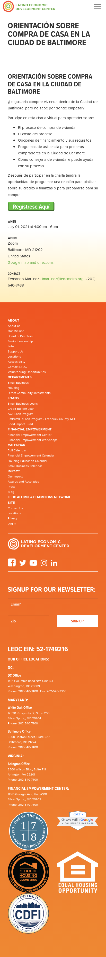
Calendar (16, 445)
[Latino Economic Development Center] (29, 6)
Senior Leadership (20, 341)
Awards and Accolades (23, 481)
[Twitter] (22, 564)
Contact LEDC (17, 366)
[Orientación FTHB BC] (31, 207)
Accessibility (16, 361)
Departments (20, 377)
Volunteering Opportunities (27, 372)
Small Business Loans (23, 403)
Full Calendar (17, 450)
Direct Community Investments (29, 393)
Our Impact (15, 476)
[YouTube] (33, 564)
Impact (14, 471)
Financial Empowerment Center (29, 434)
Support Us (15, 351)
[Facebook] (12, 564)
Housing (14, 387)
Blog (11, 491)
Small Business (18, 382)
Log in (12, 523)
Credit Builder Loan (21, 408)
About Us (14, 326)
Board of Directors (20, 336)
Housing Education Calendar (27, 461)
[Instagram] (44, 564)
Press (11, 486)
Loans (13, 398)
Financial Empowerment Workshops (33, 440)
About (13, 320)
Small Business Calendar (25, 466)
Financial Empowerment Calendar (31, 455)
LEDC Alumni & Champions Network (39, 497)
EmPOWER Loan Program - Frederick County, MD (41, 419)
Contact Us (15, 508)
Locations (14, 356)
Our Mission (16, 331)
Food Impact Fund (20, 424)
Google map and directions (31, 262)
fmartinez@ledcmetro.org (63, 279)
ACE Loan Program (20, 414)
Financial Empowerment (30, 429)
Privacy (12, 518)
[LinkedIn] (54, 564)
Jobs (11, 346)
